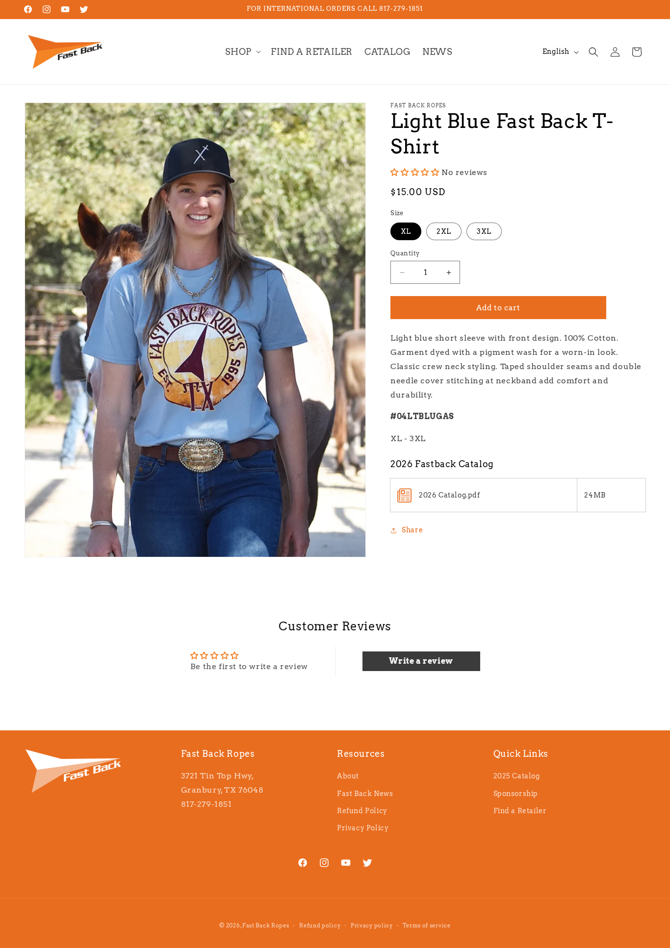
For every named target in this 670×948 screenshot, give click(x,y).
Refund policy (319, 925)
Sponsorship (516, 794)
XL (406, 231)
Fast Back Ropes (265, 925)
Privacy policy (372, 925)
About (348, 776)
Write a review (421, 660)
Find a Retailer (520, 811)
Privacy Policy (362, 828)
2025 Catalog (516, 776)
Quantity (404, 253)
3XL (484, 231)
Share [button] (412, 530)
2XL (444, 231)
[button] (242, 51)
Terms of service (426, 925)
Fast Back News (365, 794)
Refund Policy (362, 811)
